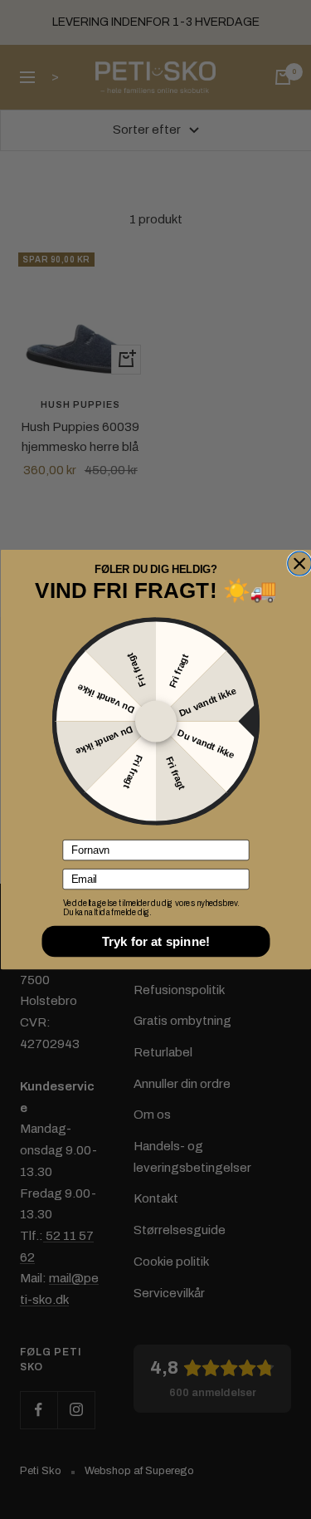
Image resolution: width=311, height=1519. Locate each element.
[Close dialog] (299, 563)
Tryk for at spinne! (155, 941)
